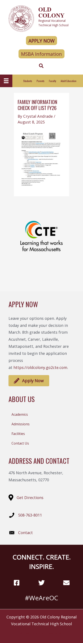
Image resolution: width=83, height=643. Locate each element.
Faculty (52, 81)
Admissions (20, 424)
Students (27, 81)
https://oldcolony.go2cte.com (40, 367)
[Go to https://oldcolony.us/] (41, 18)
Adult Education (68, 81)
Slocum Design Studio (49, 633)
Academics (19, 414)
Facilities (18, 433)
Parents (40, 81)
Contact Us (20, 443)
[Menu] (6, 81)
